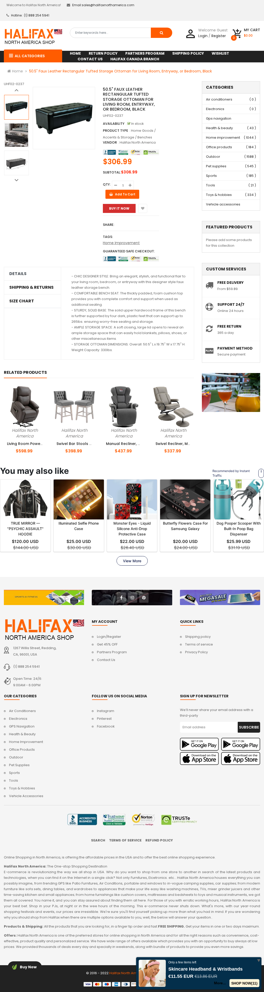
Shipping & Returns (31, 287)
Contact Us (106, 659)
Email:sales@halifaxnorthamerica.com (103, 5)
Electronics (215, 108)
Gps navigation (218, 118)
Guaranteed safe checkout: (129, 251)
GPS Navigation (22, 726)
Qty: (107, 184)
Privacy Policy (196, 652)
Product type (115, 130)
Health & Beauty (22, 734)
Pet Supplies (19, 765)
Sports (211, 175)
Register (218, 35)
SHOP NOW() (244, 983)
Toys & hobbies (219, 194)
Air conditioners (219, 99)
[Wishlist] (142, 208)
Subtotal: (112, 172)
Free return (229, 326)
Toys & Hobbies (22, 788)
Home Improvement (121, 242)
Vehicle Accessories (26, 795)
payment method (235, 348)
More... (220, 983)
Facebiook (106, 726)
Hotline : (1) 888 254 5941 (30, 15)
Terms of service (199, 644)
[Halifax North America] (44, 629)
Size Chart (21, 301)
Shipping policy (198, 636)
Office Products (22, 749)
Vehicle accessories (223, 204)
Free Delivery (230, 282)
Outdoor (213, 156)
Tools (210, 185)
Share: (108, 224)
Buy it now (119, 208)
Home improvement (223, 137)
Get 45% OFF (107, 644)
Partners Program (112, 652)
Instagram (105, 710)
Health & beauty (219, 128)
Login (203, 35)
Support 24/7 (230, 304)
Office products (219, 147)
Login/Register (109, 636)
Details (18, 274)
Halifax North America (138, 142)
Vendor (110, 142)
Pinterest (104, 718)
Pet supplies (216, 166)
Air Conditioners (22, 710)
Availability (114, 123)
